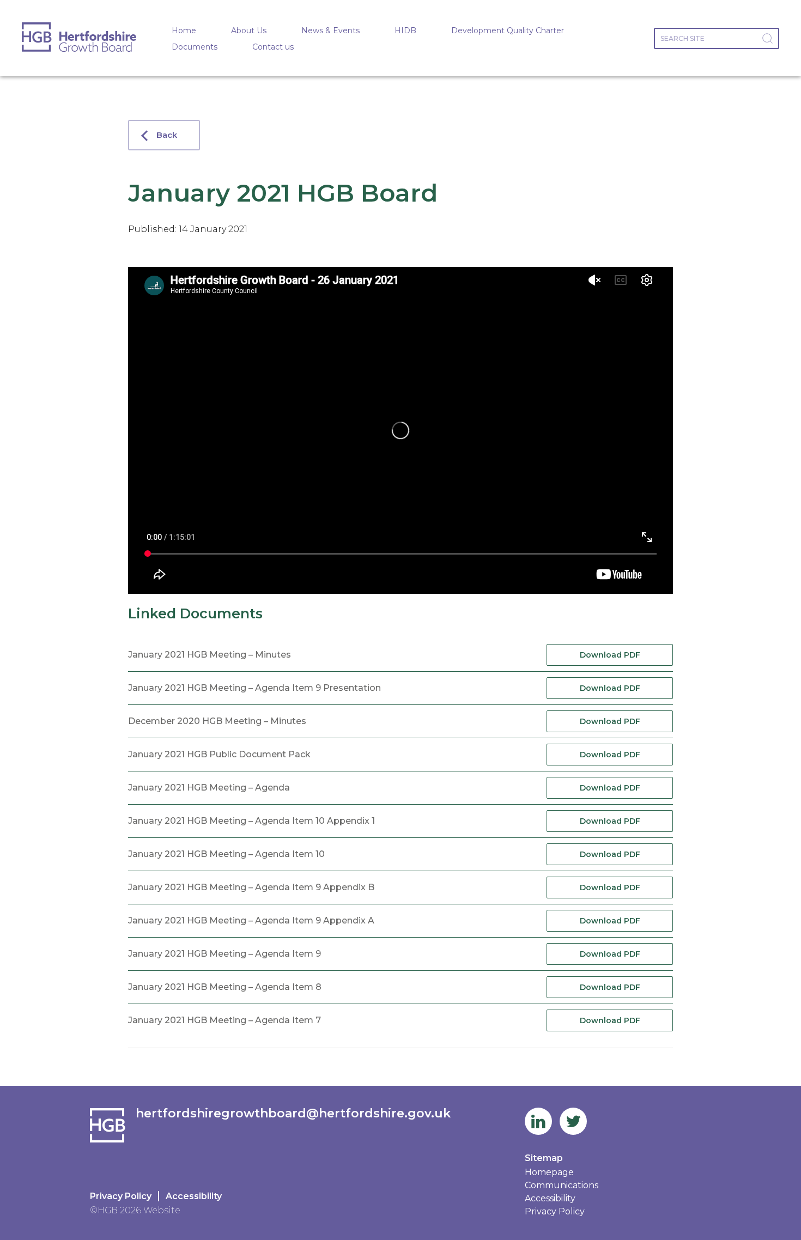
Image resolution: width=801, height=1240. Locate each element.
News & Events (330, 30)
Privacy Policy (120, 1196)
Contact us (273, 47)
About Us (248, 30)
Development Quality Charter (507, 30)
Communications (561, 1185)
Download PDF (610, 655)
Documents (194, 47)
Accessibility (194, 1196)
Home (184, 30)
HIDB (405, 30)
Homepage (549, 1172)
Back (166, 135)
